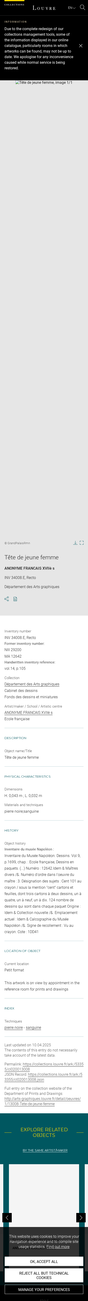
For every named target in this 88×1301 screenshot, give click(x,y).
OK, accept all (44, 1261)
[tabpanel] (44, 1218)
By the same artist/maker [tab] (45, 1150)
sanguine (33, 1027)
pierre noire (13, 1027)
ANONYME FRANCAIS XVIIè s (29, 568)
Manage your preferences (44, 1289)
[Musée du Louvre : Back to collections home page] (44, 7)
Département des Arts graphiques (31, 684)
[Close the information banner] (81, 46)
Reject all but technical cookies (44, 1275)
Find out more (57, 1247)
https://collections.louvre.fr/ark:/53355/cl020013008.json (43, 1077)
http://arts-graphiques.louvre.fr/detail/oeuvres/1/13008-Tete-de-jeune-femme (42, 1101)
